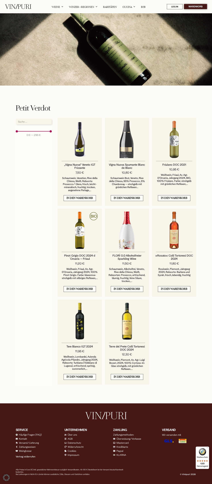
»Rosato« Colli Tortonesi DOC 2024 (174, 257)
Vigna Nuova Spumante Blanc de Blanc (127, 166)
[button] (6, 477)
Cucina (127, 6)
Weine (56, 6)
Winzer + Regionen (81, 6)
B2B (143, 6)
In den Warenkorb (80, 198)
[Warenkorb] (195, 6)
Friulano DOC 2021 (174, 164)
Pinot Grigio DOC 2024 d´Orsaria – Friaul (79, 257)
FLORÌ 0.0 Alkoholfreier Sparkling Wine (126, 257)
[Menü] (207, 448)
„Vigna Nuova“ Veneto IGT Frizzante (79, 166)
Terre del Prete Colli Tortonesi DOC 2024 (127, 348)
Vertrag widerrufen (25, 456)
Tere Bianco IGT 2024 (79, 346)
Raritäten (110, 6)
